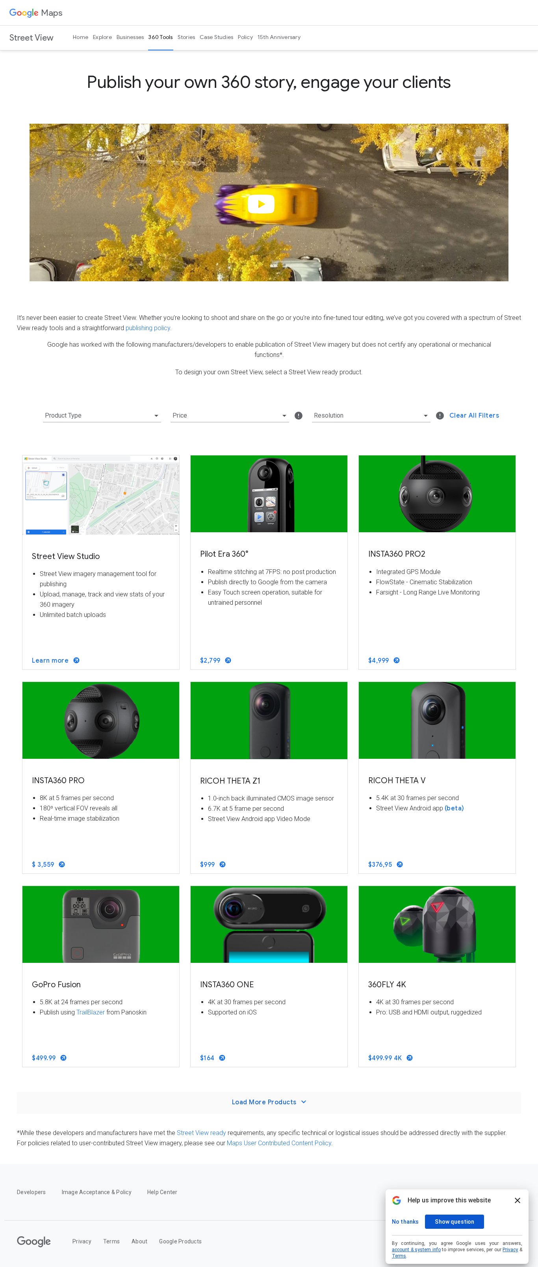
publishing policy (148, 328)
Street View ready (201, 1133)
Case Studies (216, 37)
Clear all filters (474, 416)
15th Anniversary (279, 37)
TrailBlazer (90, 1012)
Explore (102, 37)
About (139, 1241)
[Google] (34, 1241)
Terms (111, 1241)
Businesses (130, 37)
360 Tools (160, 37)
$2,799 (211, 661)
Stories (186, 37)
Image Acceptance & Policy (97, 1192)
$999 (208, 865)
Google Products (180, 1241)
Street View (31, 37)
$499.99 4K (386, 1058)
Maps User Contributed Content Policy (279, 1143)
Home (80, 37)
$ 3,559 (44, 865)
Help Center (162, 1192)
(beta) (454, 808)
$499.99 (45, 1058)
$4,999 (379, 661)
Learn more (51, 661)
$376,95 (381, 865)
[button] (263, 210)
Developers (31, 1192)
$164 (208, 1058)
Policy (245, 37)
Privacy (81, 1241)
